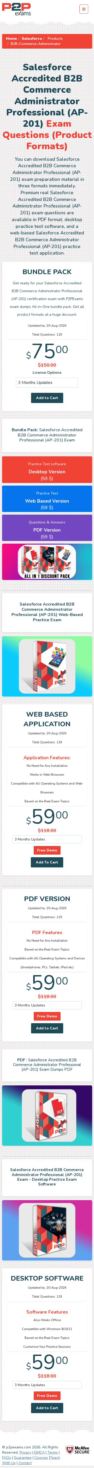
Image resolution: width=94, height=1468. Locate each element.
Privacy (25, 1452)
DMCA (39, 1452)
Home (11, 38)
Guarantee (23, 1457)
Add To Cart (47, 862)
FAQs (6, 1457)
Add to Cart (47, 397)
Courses (41, 1457)
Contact (25, 1462)
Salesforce (32, 38)
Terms (53, 1452)
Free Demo (47, 850)
